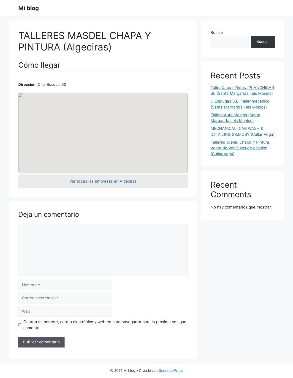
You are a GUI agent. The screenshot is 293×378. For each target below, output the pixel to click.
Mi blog (28, 8)
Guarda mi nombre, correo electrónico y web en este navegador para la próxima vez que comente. (104, 325)
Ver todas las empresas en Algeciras (103, 181)
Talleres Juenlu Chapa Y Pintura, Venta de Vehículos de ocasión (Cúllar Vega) (240, 148)
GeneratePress (171, 370)
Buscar (217, 32)
